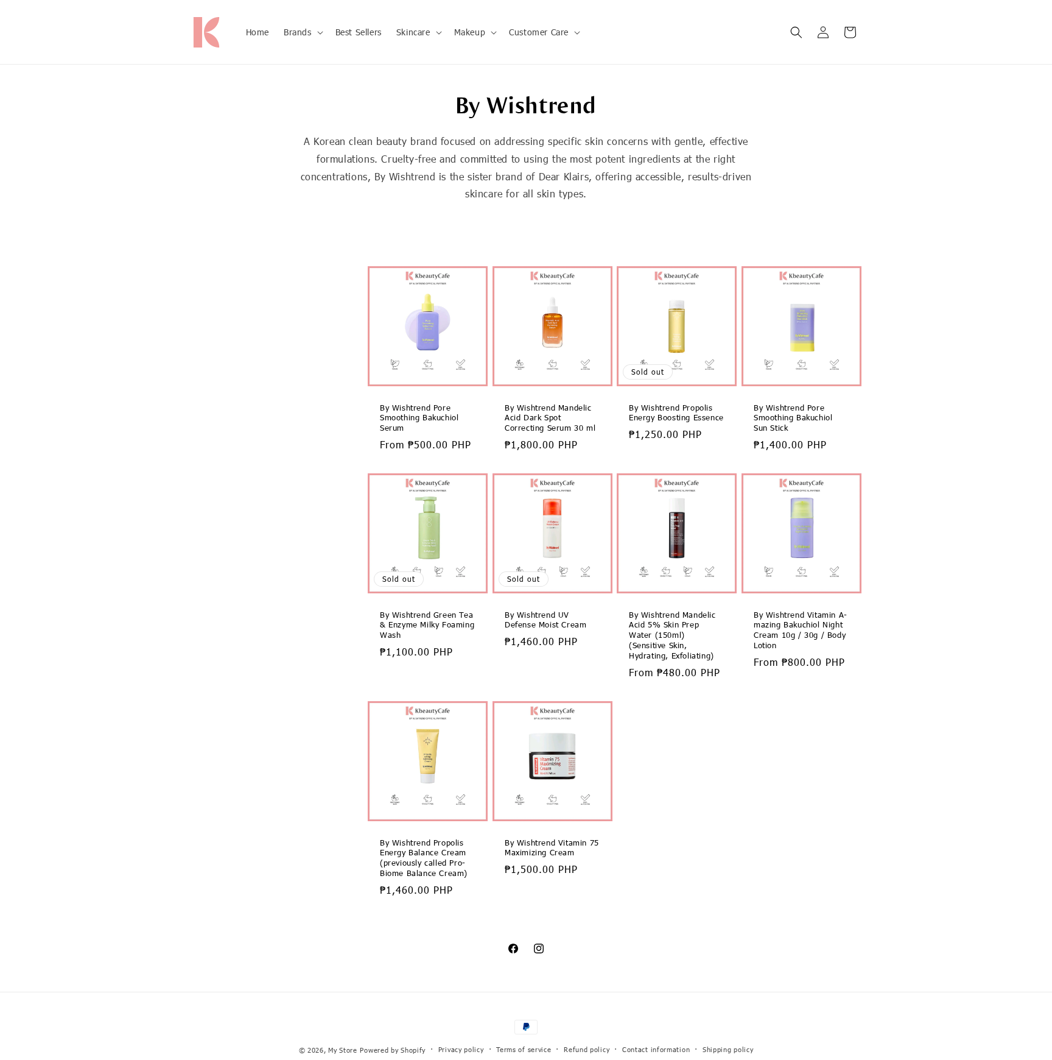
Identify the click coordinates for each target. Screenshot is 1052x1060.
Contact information (656, 1049)
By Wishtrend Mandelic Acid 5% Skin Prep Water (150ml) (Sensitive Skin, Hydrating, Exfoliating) (672, 635)
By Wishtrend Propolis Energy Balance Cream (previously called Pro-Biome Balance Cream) (424, 858)
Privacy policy (461, 1049)
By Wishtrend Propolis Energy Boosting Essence (676, 413)
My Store (342, 1050)
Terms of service (523, 1049)
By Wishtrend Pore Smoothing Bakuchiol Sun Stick (793, 418)
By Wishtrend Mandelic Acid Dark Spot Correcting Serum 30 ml (550, 418)
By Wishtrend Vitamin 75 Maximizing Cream (552, 848)
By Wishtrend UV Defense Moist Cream (545, 620)
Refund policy (586, 1049)
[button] (302, 31)
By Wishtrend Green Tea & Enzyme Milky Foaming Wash (427, 625)
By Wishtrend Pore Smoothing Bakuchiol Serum (419, 418)
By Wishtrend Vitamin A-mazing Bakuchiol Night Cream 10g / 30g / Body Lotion (800, 630)
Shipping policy (728, 1049)
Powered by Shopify (393, 1050)
